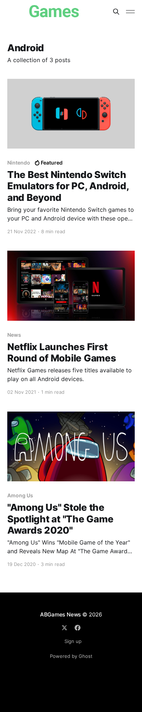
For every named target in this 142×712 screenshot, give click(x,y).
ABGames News (60, 614)
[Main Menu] (130, 11)
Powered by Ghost (71, 656)
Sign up (73, 641)
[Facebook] (77, 628)
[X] (64, 628)
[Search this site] (116, 11)
